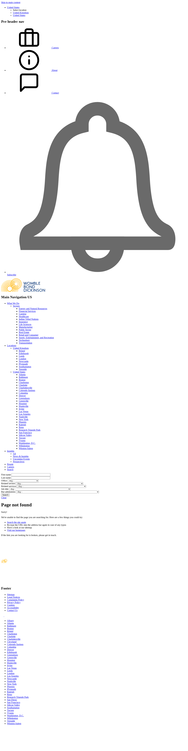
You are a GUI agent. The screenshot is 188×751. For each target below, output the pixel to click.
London (22, 358)
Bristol (22, 351)
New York (23, 419)
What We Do (13, 303)
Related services (8, 486)
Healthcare (24, 316)
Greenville (23, 401)
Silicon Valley (25, 435)
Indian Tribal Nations (28, 319)
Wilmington (24, 446)
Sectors (16, 306)
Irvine (21, 409)
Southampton (25, 366)
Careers (10, 467)
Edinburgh (24, 353)
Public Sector (25, 329)
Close (3, 497)
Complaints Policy (15, 600)
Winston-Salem (26, 448)
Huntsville (23, 406)
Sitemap (11, 594)
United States (13, 7)
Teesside (23, 369)
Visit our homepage (16, 530)
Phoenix (22, 422)
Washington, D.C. (27, 443)
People (10, 464)
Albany (10, 620)
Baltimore (23, 377)
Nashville (23, 417)
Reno (21, 427)
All (14, 453)
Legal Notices (13, 597)
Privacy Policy (14, 602)
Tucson (22, 438)
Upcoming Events (21, 459)
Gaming (22, 314)
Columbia (23, 393)
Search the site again (16, 522)
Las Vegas (23, 411)
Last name (6, 477)
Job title (4, 489)
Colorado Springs (27, 390)
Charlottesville (25, 387)
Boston (22, 380)
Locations (11, 345)
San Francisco (25, 432)
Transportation (25, 343)
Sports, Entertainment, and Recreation (36, 337)
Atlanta (22, 374)
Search (10, 469)
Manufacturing (25, 327)
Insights (10, 451)
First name (6, 474)
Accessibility (13, 607)
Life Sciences (25, 324)
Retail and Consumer (28, 335)
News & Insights (20, 456)
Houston (23, 403)
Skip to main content (10, 2)
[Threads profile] (5, 615)
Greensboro (24, 398)
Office (4, 480)
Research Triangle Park (29, 430)
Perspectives (18, 461)
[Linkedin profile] (2, 615)
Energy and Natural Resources (33, 308)
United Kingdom (21, 12)
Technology (24, 340)
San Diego (12, 700)
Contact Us (12, 610)
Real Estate (24, 332)
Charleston (24, 382)
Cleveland (11, 641)
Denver (22, 395)
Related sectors (8, 483)
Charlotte (23, 385)
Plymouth (23, 364)
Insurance (23, 322)
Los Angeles (24, 414)
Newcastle (23, 361)
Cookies (11, 605)
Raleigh (22, 424)
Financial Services (27, 311)
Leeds (21, 356)
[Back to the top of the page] (23, 748)
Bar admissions (8, 492)
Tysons (22, 440)
